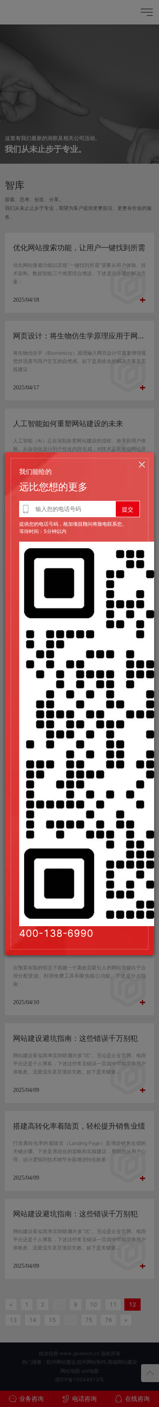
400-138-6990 (56, 933)
